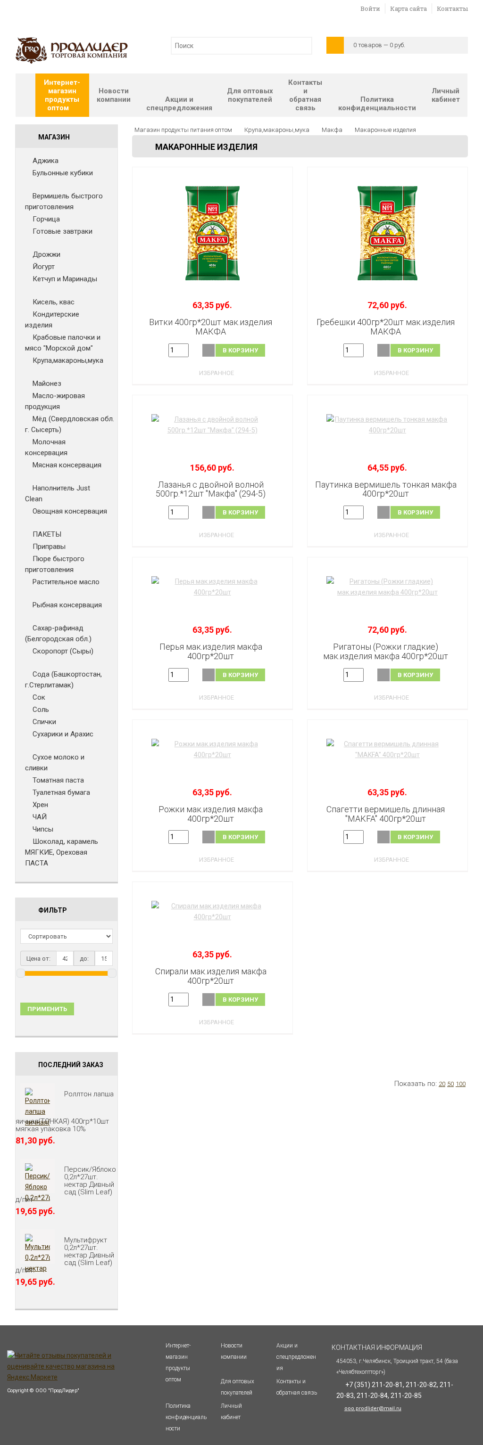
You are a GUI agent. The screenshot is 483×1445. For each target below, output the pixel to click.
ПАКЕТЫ (47, 534)
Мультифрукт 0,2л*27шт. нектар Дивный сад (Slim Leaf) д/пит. (65, 1255)
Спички (44, 722)
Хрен (40, 804)
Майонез (47, 383)
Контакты (452, 8)
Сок (39, 697)
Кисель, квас (54, 302)
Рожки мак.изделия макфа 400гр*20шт (210, 814)
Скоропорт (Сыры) (63, 651)
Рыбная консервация (67, 605)
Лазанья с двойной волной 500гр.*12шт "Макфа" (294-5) (211, 489)
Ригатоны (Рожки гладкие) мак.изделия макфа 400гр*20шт (385, 651)
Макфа (332, 129)
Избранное (216, 372)
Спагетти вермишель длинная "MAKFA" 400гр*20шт (385, 814)
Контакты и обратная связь (305, 95)
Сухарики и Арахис (63, 734)
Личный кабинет (446, 95)
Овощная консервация (70, 511)
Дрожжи (46, 254)
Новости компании (114, 95)
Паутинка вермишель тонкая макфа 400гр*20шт (386, 489)
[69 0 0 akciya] (212, 233)
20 (442, 1083)
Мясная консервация (67, 465)
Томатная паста (58, 780)
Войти (370, 8)
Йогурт (44, 266)
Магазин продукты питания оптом (183, 129)
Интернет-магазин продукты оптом (62, 95)
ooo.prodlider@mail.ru (372, 1408)
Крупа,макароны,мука (68, 360)
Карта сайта (408, 8)
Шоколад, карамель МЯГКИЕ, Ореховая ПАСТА (61, 852)
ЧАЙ (40, 817)
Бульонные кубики (63, 173)
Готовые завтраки (62, 231)
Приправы (49, 546)
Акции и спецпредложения (179, 103)
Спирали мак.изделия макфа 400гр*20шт (210, 976)
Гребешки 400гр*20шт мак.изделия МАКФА (385, 326)
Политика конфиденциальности (377, 103)
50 (450, 1083)
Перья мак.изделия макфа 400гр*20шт (210, 651)
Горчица (46, 219)
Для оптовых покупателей (250, 95)
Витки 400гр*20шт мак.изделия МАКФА (210, 326)
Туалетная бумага (61, 792)
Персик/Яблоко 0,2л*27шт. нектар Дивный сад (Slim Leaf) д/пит (66, 1184)
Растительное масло (66, 582)
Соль (41, 709)
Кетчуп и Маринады (65, 279)
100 (461, 1083)
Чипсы (43, 829)
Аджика (45, 160)
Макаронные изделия (385, 129)
